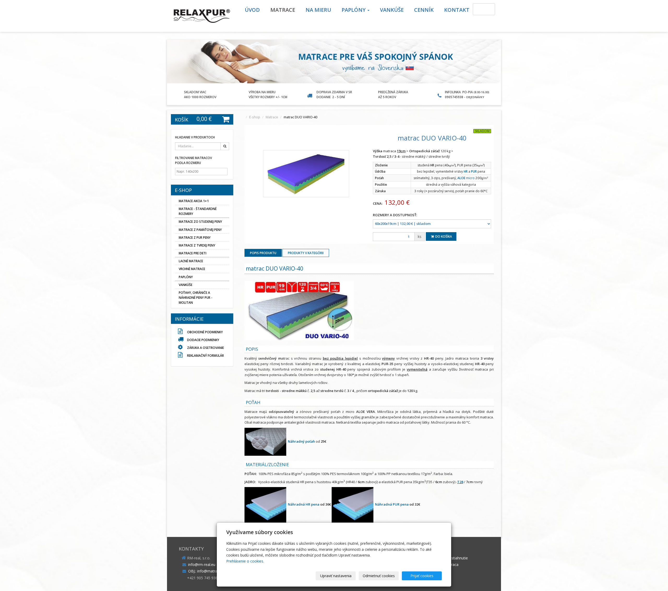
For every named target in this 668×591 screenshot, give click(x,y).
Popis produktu (263, 253)
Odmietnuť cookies (379, 575)
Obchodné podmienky (204, 332)
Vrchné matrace (192, 269)
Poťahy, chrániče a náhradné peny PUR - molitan (195, 297)
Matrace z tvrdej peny (197, 245)
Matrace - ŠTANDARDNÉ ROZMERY (198, 211)
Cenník (424, 9)
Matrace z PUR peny (195, 237)
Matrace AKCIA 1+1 (194, 201)
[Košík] (484, 9)
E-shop (254, 117)
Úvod (252, 9)
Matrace (282, 9)
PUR (474, 171)
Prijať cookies (421, 575)
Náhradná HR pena (303, 504)
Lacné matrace (191, 261)
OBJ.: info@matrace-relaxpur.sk (214, 571)
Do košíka (443, 236)
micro (466, 178)
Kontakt (456, 9)
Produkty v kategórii (306, 253)
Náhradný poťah (301, 441)
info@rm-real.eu (201, 564)
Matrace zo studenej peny (200, 221)
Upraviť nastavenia (335, 575)
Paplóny (354, 9)
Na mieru (318, 9)
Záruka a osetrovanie (205, 348)
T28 (460, 481)
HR (466, 171)
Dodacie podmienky (203, 340)
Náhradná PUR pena (392, 504)
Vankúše (392, 9)
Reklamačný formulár (205, 355)
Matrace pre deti (192, 253)
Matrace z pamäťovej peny (200, 229)
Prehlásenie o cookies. (245, 561)
